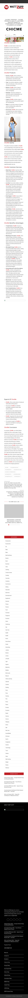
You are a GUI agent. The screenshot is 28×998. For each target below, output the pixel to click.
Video (7, 756)
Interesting (8, 647)
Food (7, 609)
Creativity (7, 581)
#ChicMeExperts (8, 474)
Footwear (7, 612)
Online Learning (9, 678)
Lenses (7, 655)
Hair (6, 627)
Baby (7, 549)
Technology (8, 747)
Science (7, 716)
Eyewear (7, 601)
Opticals (7, 681)
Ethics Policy (6, 972)
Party (7, 693)
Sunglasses (8, 742)
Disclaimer (6, 959)
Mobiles (7, 670)
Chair (7, 566)
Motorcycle (8, 673)
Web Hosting (8, 759)
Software (7, 736)
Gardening (8, 624)
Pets (6, 698)
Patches (7, 696)
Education (8, 589)
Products (7, 710)
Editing (7, 586)
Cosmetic (7, 578)
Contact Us (6, 955)
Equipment (8, 598)
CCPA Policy (6, 988)
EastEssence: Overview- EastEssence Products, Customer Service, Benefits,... (14, 521)
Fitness (7, 604)
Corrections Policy (8, 978)
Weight (7, 762)
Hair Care (7, 629)
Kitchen (7, 652)
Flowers (7, 606)
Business (7, 563)
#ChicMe (6, 467)
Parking (7, 687)
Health (7, 632)
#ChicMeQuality (17, 476)
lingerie (7, 664)
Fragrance (8, 615)
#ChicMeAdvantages (14, 467)
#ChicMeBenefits (8, 469)
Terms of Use (7, 962)
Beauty (7, 558)
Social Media (8, 733)
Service (7, 719)
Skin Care (7, 730)
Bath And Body (9, 555)
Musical (7, 675)
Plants (7, 704)
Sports (7, 739)
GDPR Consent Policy (8, 991)
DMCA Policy (6, 981)
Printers (7, 707)
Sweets (7, 744)
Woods (7, 764)
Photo (7, 701)
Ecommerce (8, 584)
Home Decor (8, 641)
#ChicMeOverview (17, 474)
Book (7, 561)
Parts (7, 690)
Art (6, 546)
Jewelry (7, 650)
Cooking (7, 575)
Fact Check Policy (7, 968)
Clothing (7, 569)
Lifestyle (7, 658)
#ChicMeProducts (8, 476)
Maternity (8, 667)
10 (19, 524)
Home (7, 638)
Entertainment (9, 595)
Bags (7, 552)
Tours (7, 750)
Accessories (8, 540)
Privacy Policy (7, 965)
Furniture (7, 618)
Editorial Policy (7, 975)
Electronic (8, 592)
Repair (7, 713)
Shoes (7, 724)
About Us (6, 952)
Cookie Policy (7, 984)
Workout (7, 767)
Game (7, 621)
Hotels (7, 644)
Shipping (7, 721)
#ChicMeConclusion (17, 469)
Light (7, 661)
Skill (6, 727)
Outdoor (7, 684)
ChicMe (7, 43)
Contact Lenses (9, 572)
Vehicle (7, 753)
